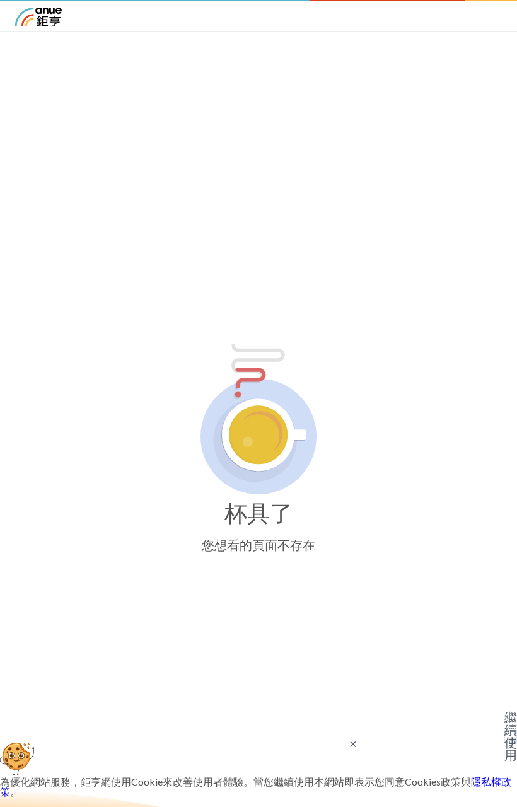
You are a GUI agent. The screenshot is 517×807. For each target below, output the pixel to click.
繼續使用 (510, 736)
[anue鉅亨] (38, 22)
